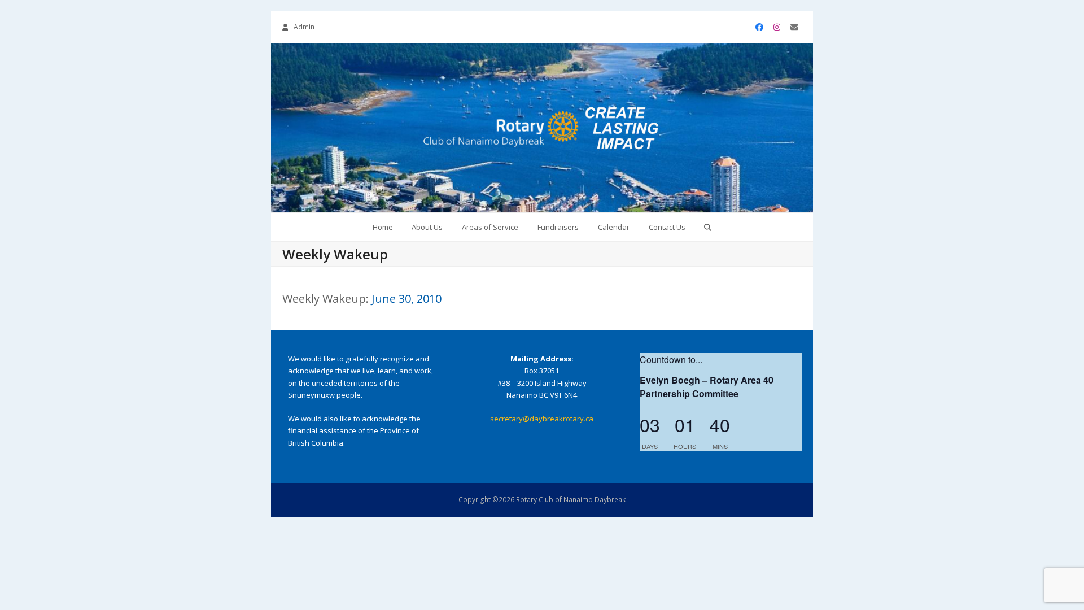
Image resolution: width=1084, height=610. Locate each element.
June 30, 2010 (406, 298)
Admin (304, 27)
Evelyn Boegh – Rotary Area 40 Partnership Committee (706, 386)
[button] (708, 227)
